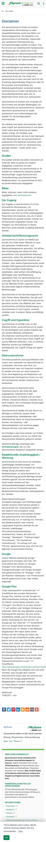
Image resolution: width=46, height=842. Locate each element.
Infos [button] (21, 831)
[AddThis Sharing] (36, 710)
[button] (43, 3)
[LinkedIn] (18, 710)
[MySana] (34, 728)
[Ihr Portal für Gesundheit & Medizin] (23, 4)
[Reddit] (27, 710)
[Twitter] (9, 710)
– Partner (9, 813)
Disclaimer (9, 11)
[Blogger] (22, 710)
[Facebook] (4, 710)
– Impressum (10, 806)
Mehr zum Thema (12, 741)
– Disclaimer (10, 817)
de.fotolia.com (24, 195)
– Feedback (10, 809)
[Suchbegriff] (38, 3)
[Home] (3, 11)
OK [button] (6, 838)
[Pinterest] (13, 710)
